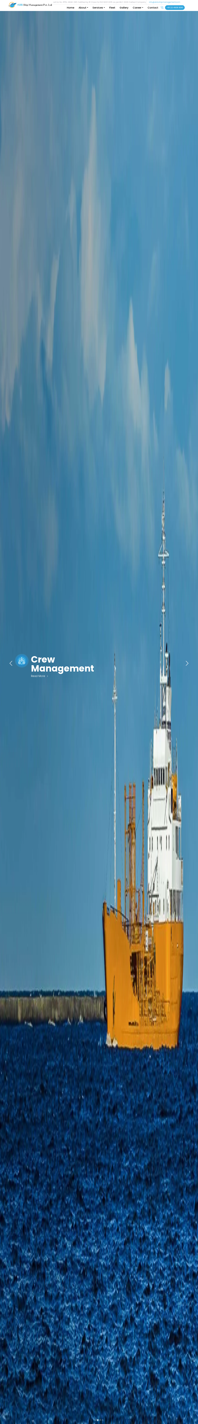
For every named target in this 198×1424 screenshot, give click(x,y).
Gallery (124, 7)
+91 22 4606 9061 (175, 7)
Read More (39, 676)
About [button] (82, 7)
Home (70, 7)
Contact (153, 7)
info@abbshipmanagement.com (164, 2)
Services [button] (98, 7)
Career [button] (137, 7)
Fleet (112, 7)
